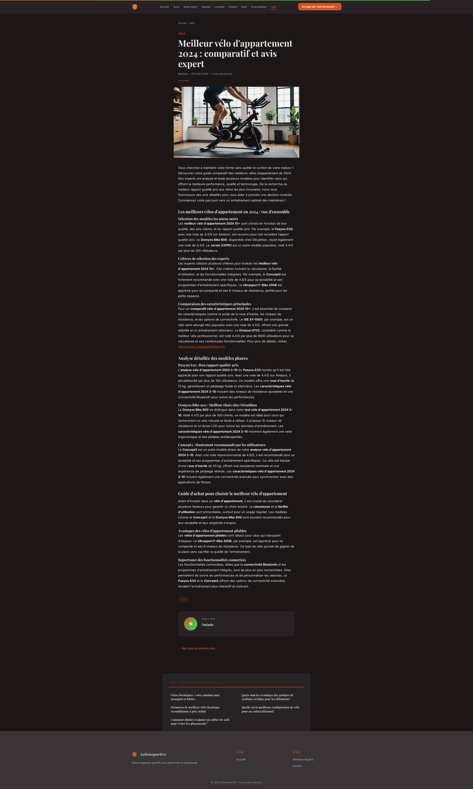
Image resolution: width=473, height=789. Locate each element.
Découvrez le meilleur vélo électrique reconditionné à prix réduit (195, 709)
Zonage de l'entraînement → (320, 6)
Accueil (164, 6)
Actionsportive (153, 754)
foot (244, 6)
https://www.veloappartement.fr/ (201, 346)
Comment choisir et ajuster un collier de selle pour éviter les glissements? (200, 721)
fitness (233, 6)
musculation (259, 6)
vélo (273, 6)
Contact (297, 765)
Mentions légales (303, 759)
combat (219, 6)
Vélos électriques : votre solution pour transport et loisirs (195, 697)
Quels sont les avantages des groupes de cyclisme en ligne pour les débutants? (267, 697)
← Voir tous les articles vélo (196, 648)
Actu (176, 6)
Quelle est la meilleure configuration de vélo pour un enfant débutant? (270, 709)
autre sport (190, 6)
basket (206, 6)
